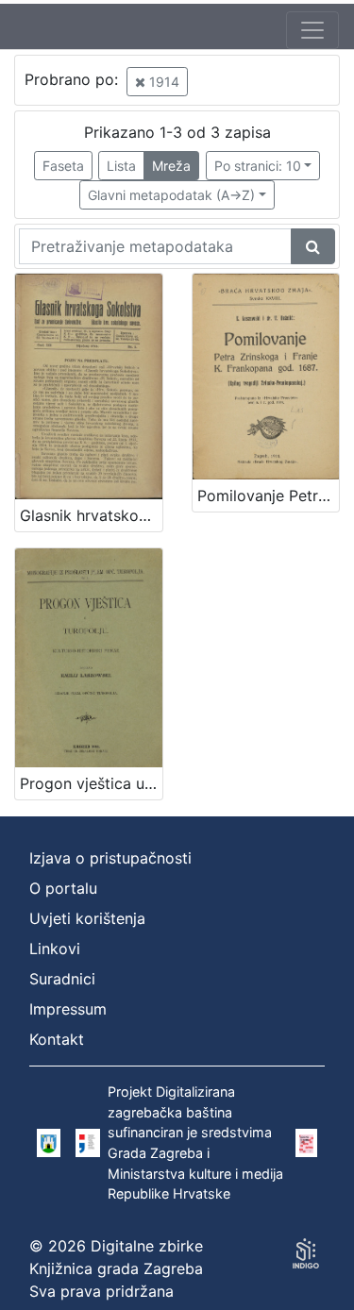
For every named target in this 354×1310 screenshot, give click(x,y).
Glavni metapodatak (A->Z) (171, 195)
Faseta (63, 166)
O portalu (63, 888)
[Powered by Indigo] (306, 1253)
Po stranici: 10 (257, 166)
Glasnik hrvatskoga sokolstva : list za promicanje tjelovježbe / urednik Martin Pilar (91, 515)
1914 (162, 82)
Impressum (68, 1008)
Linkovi (54, 948)
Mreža (171, 166)
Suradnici (62, 978)
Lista (121, 166)
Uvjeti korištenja (87, 918)
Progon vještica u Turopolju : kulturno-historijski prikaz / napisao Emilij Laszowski (91, 783)
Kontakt (56, 1039)
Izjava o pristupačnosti (110, 857)
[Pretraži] (313, 246)
